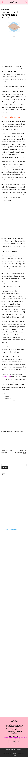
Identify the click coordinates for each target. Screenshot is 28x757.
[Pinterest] (18, 741)
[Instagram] (14, 741)
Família (6, 7)
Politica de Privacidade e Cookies (14, 751)
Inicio (2, 7)
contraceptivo (9, 431)
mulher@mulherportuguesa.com (15, 738)
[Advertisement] (14, 51)
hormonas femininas (18, 431)
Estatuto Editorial (17, 749)
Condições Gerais (9, 749)
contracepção (6, 377)
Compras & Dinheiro (13, 7)
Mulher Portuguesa (11, 529)
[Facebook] (9, 741)
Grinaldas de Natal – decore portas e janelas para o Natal (7, 450)
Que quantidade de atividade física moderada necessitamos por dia (20, 451)
